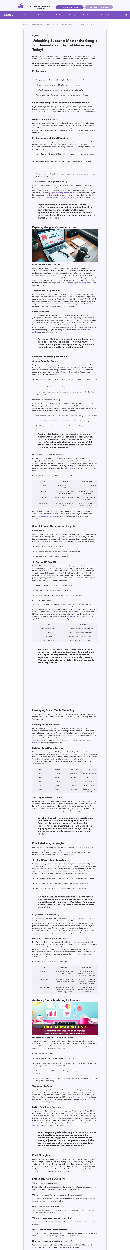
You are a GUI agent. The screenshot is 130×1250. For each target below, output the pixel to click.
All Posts (25, 24)
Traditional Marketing (51, 24)
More (92, 24)
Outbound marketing (82, 24)
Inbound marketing (66, 24)
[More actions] (97, 36)
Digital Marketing (37, 24)
